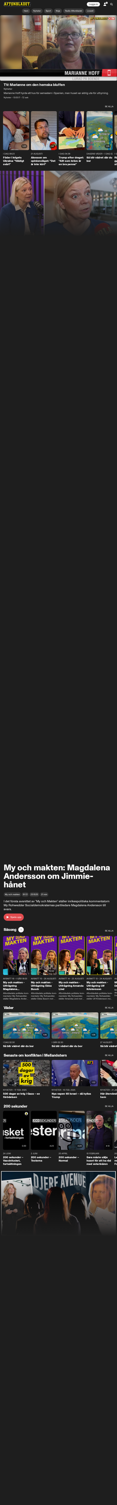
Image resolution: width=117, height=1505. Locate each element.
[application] (58, 48)
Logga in (93, 4)
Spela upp (15, 917)
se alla (109, 106)
